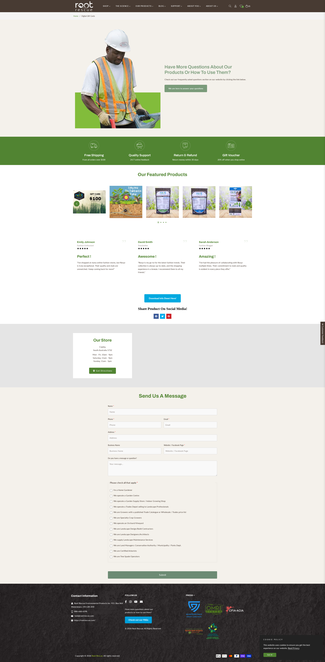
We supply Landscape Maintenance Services (133, 540)
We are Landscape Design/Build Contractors (133, 528)
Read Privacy (293, 648)
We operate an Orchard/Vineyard (128, 523)
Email (166, 419)
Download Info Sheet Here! (162, 298)
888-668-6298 (80, 611)
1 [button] (158, 222)
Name (111, 406)
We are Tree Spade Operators (126, 556)
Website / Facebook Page (174, 445)
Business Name (114, 445)
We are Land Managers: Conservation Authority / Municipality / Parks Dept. (147, 545)
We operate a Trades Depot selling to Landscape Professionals (141, 506)
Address (112, 432)
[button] (230, 6)
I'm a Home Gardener (122, 490)
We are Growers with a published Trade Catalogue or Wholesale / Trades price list (149, 512)
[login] (235, 6)
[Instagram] (130, 601)
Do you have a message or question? (122, 458)
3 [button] (163, 222)
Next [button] (248, 203)
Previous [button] (76, 203)
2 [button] (160, 222)
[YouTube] (135, 601)
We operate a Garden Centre (126, 495)
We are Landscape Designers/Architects (131, 534)
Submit (162, 575)
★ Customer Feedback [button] (323, 333)
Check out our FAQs (138, 620)
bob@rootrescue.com (84, 616)
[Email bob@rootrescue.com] (141, 601)
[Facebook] (126, 601)
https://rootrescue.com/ (84, 620)
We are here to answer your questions (185, 88)
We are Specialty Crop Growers (127, 517)
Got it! (269, 655)
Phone (111, 419)
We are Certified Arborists (125, 551)
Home (75, 16)
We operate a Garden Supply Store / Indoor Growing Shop (139, 501)
